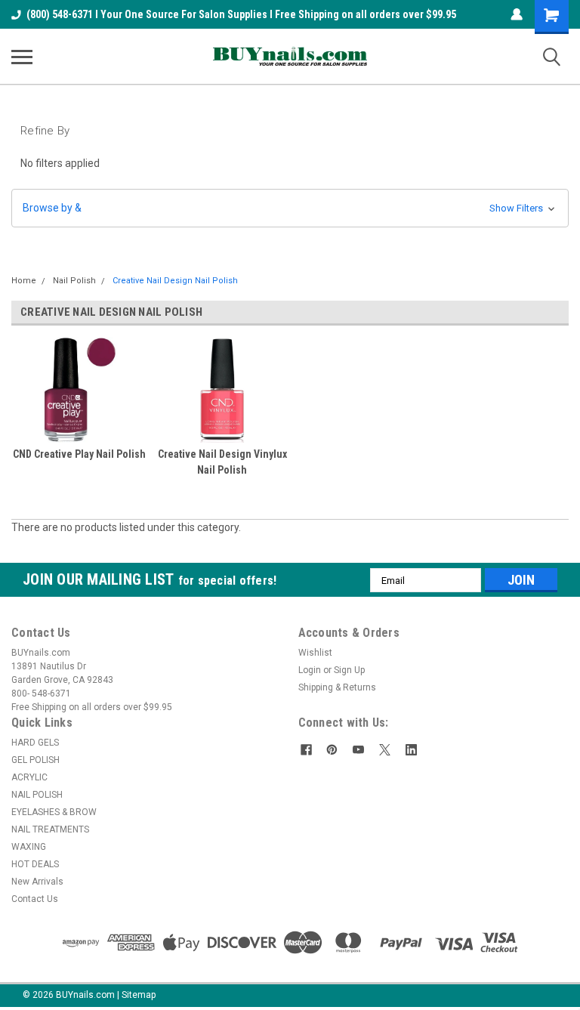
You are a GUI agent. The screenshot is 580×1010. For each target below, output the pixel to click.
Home (23, 281)
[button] (290, 208)
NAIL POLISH (37, 794)
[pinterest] (332, 749)
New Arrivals (37, 881)
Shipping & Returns (337, 687)
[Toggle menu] (21, 56)
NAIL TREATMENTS (50, 829)
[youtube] (358, 749)
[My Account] (517, 14)
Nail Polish (74, 281)
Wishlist (315, 652)
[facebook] (306, 749)
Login (309, 670)
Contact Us (34, 899)
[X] (384, 749)
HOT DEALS (35, 864)
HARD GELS (35, 742)
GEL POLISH (35, 760)
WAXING (28, 847)
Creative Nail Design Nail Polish (175, 281)
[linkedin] (411, 749)
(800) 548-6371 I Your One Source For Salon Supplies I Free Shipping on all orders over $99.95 (241, 14)
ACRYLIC (29, 777)
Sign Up (349, 670)
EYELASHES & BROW (54, 812)
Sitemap (139, 995)
